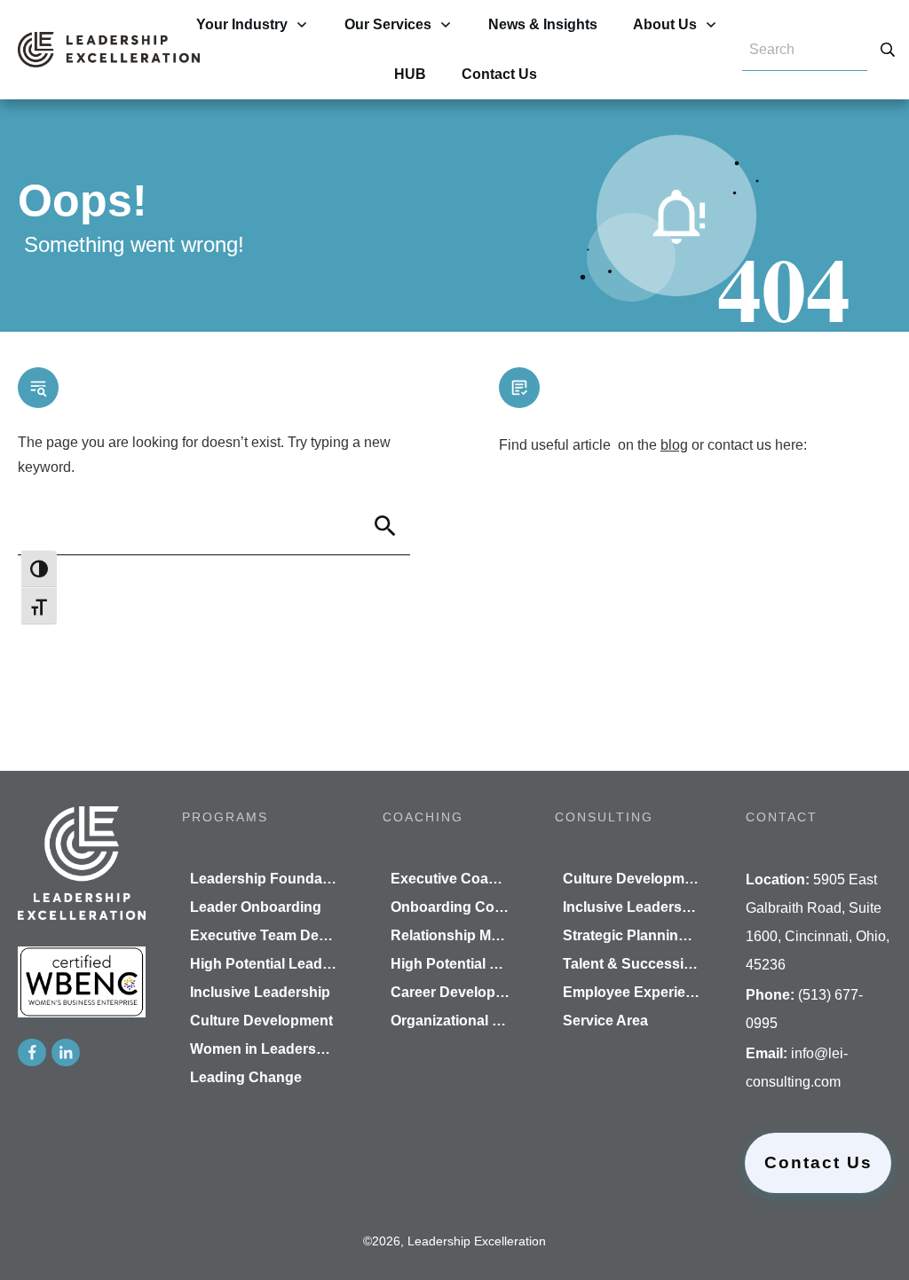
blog (674, 444)
